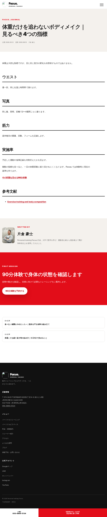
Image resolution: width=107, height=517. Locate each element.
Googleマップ (7, 466)
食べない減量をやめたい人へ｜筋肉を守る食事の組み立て (27, 322)
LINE (4, 471)
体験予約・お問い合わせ (11, 452)
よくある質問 (7, 443)
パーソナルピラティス (10, 424)
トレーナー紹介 (7, 434)
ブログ (4, 448)
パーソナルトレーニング (11, 420)
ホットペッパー (7, 476)
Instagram (6, 480)
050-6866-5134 (8, 406)
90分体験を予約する (14, 291)
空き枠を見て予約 (73, 512)
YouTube (5, 485)
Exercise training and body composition (26, 201)
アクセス (5, 438)
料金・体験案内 (7, 429)
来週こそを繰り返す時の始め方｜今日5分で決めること (26, 336)
